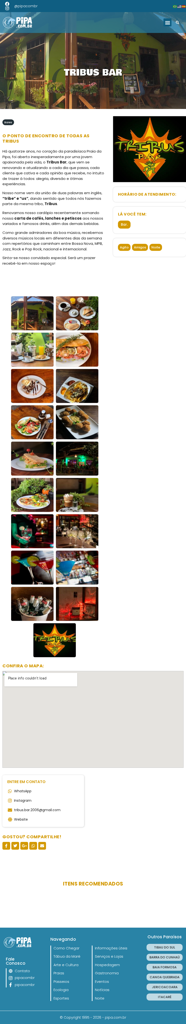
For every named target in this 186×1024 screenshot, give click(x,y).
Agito (124, 247)
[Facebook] (7, 4)
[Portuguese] (175, 6)
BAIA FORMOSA (165, 967)
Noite (155, 247)
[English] (179, 6)
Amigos (140, 247)
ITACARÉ (164, 997)
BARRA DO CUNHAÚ (164, 957)
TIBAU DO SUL (164, 947)
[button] (167, 22)
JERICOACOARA (165, 987)
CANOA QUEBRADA (164, 977)
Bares (8, 122)
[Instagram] (7, 8)
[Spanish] (184, 6)
